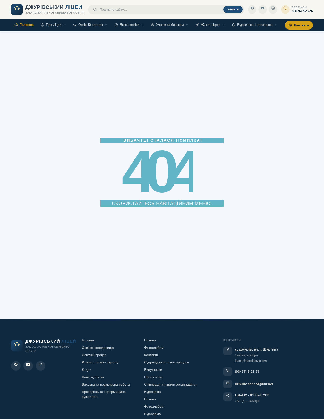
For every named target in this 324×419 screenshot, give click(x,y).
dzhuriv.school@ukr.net (254, 384)
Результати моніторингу (100, 362)
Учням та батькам (170, 25)
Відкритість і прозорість (255, 25)
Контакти (301, 25)
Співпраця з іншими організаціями (171, 384)
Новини (150, 340)
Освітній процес (90, 25)
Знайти (233, 9)
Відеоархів (152, 392)
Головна (27, 25)
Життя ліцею (210, 25)
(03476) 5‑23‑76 (247, 371)
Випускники (153, 370)
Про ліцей (53, 25)
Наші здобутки (93, 377)
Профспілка (153, 377)
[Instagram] (273, 9)
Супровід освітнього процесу (166, 362)
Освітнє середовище (98, 347)
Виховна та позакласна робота (106, 384)
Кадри (86, 370)
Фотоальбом (154, 347)
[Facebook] (252, 9)
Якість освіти (129, 25)
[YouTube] (262, 9)
